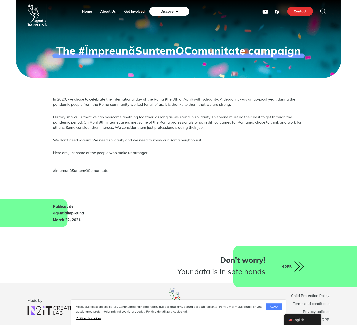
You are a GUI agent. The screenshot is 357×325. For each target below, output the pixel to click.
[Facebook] (277, 11)
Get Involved (134, 11)
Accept (274, 306)
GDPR (324, 319)
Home (87, 11)
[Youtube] (265, 11)
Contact (300, 11)
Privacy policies (316, 311)
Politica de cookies (88, 318)
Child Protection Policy (310, 295)
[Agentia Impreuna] (37, 15)
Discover (167, 11)
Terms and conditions (311, 303)
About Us (108, 11)
